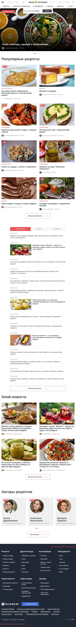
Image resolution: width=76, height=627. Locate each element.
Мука (61, 555)
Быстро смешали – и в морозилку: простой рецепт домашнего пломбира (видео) (47, 337)
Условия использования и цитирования (15, 611)
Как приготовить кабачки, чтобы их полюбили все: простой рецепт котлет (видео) (37, 380)
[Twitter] (63, 2)
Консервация (45, 551)
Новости (60, 6)
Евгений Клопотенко (29, 588)
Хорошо (47, 11)
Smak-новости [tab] (20, 229)
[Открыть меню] (2, 2)
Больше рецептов (34, 216)
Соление (44, 555)
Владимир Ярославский (26, 592)
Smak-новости (8, 579)
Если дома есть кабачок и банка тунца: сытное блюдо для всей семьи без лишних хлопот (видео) (37, 282)
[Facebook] (51, 2)
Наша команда (6, 614)
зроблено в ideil (70, 619)
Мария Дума (45, 583)
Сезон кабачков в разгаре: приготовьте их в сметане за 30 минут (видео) (36, 371)
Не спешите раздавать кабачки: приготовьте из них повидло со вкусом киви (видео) (16, 465)
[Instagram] (65, 2)
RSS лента (55, 614)
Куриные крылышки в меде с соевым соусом (18, 131)
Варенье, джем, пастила (46, 563)
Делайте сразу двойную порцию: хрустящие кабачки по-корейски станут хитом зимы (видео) (16, 428)
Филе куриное (64, 565)
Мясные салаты (6, 164)
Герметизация (43, 201)
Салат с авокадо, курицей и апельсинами (25, 44)
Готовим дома (8, 589)
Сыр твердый (64, 569)
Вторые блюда (43, 127)
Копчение (25, 572)
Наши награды (46, 611)
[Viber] (54, 2)
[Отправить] (23, 2)
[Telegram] (57, 2)
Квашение (44, 559)
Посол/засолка (46, 570)
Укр (73, 2)
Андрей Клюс (26, 596)
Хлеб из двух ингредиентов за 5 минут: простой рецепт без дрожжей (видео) (35, 317)
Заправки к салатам (28, 555)
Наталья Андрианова (11, 48)
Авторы (42, 579)
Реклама (35, 611)
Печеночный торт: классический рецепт (54, 131)
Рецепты (6, 6)
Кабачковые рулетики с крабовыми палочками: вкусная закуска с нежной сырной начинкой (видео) (36, 291)
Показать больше (34, 388)
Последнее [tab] (56, 229)
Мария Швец (8, 434)
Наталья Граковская (48, 470)
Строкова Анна (9, 98)
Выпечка (42, 88)
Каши (23, 569)
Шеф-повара (26, 579)
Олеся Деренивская (10, 207)
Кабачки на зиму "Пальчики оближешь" (52, 168)
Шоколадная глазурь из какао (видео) (18, 204)
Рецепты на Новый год (21, 6)
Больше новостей (34, 477)
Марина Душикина (47, 209)
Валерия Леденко (62, 519)
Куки (37, 11)
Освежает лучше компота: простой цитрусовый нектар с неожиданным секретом (36, 327)
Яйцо (61, 572)
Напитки (50, 6)
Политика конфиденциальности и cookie (31, 609)
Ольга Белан (46, 172)
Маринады (25, 562)
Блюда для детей (9, 572)
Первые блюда (8, 555)
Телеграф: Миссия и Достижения (37, 614)
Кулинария (6, 586)
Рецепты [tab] (39, 229)
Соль (61, 559)
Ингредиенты (38, 6)
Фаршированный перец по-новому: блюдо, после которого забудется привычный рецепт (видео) (35, 362)
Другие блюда (5, 127)
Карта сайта (19, 614)
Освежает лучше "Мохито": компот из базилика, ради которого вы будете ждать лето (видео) (56, 428)
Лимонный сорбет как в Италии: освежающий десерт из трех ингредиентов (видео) (48, 302)
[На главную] (38, 2)
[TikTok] (68, 2)
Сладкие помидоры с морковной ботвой (54, 205)
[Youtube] (60, 2)
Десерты (4, 201)
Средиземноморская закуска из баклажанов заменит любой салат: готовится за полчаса (55, 465)
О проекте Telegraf (7, 609)
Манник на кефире (47, 91)
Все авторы (34, 534)
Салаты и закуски (8, 11)
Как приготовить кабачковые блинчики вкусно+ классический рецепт (16, 93)
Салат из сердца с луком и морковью (18, 167)
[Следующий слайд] (74, 6)
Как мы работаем (54, 609)
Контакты (57, 611)
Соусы (24, 559)
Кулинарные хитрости (10, 583)
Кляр (23, 565)
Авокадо (62, 562)
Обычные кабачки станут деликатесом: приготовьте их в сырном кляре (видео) (36, 353)
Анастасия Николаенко (49, 94)
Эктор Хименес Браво (27, 583)
